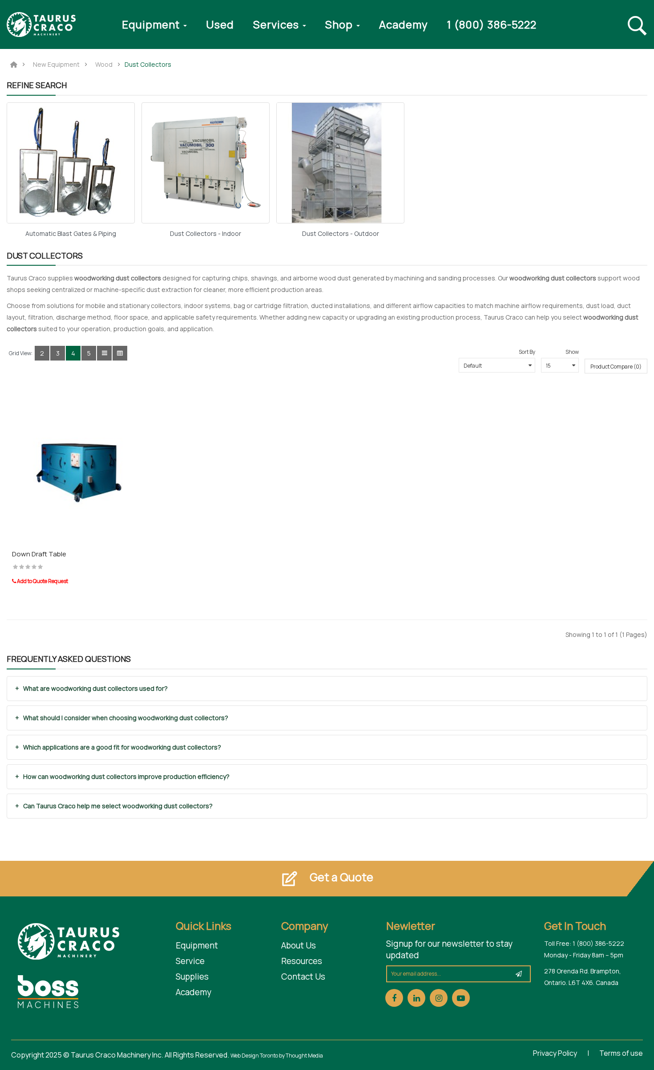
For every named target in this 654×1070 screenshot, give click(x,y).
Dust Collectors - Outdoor (340, 233)
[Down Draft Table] (82, 467)
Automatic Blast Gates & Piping (70, 233)
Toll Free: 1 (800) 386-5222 (584, 943)
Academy (193, 992)
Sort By (527, 352)
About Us (298, 945)
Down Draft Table (39, 554)
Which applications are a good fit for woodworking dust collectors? (122, 747)
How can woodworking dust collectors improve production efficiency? (126, 776)
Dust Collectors (148, 64)
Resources (301, 961)
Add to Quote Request (42, 581)
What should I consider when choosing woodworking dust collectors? (125, 717)
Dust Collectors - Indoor (205, 233)
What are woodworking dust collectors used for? (95, 688)
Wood (104, 64)
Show (572, 352)
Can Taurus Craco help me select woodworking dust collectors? (118, 806)
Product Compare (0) (616, 366)
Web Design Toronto (254, 1055)
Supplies (192, 976)
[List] (104, 353)
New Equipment (56, 64)
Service (190, 961)
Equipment (197, 945)
